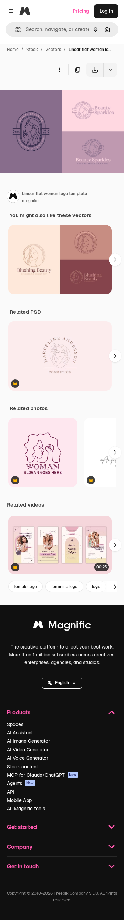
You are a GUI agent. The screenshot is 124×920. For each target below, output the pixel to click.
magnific (30, 201)
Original (44, 92)
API (10, 792)
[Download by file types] (110, 70)
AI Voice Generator (27, 758)
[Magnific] (62, 626)
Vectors (53, 49)
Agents (20, 783)
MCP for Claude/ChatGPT (41, 775)
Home (13, 49)
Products (18, 712)
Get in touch (23, 866)
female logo (25, 586)
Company (19, 846)
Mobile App (19, 800)
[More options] (59, 70)
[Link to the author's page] (13, 197)
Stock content (22, 766)
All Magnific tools (26, 808)
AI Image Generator (28, 741)
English (62, 683)
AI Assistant (20, 733)
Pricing (81, 11)
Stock (32, 49)
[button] (62, 683)
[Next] (115, 259)
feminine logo (64, 586)
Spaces (15, 724)
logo (96, 586)
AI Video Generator (28, 750)
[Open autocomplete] (15, 29)
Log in (106, 11)
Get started (22, 826)
